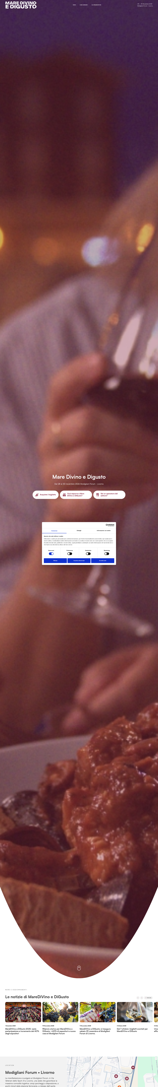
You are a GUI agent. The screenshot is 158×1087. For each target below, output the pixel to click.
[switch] (69, 553)
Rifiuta (55, 560)
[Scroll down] (79, 968)
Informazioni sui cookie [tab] (103, 530)
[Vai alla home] (21, 5)
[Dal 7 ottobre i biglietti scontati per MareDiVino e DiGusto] (135, 1012)
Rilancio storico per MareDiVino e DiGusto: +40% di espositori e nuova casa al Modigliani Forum (59, 1031)
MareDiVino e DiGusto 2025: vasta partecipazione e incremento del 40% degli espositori (22, 1031)
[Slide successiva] (141, 997)
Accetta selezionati (79, 560)
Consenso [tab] (54, 530)
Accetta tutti (102, 560)
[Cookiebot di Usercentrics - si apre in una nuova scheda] (107, 525)
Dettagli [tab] (79, 530)
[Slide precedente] (137, 997)
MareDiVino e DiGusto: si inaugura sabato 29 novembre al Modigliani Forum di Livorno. (95, 1031)
